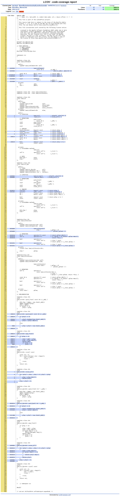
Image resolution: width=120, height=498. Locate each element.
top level (15, 5)
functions (63, 5)
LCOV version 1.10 (65, 495)
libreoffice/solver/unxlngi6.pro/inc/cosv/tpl (33, 5)
